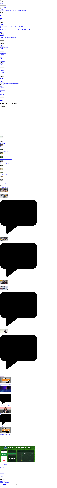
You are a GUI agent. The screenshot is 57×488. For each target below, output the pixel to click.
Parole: (1, 8)
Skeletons (1, 37)
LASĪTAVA (13, 10)
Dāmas (10, 26)
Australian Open (9, 34)
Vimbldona (12, 34)
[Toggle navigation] (0, 11)
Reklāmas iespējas (2, 480)
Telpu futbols (5, 29)
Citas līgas (21, 29)
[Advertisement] (5, 440)
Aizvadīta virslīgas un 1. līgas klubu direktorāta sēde (4, 151)
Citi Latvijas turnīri (27, 29)
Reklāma (1, 83)
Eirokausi (7, 26)
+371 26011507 (2, 467)
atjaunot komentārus (2, 187)
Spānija (14, 29)
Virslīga (3, 29)
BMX (0, 63)
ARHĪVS (26, 10)
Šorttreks (13, 37)
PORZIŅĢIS (8, 10)
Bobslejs (3, 37)
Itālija (16, 29)
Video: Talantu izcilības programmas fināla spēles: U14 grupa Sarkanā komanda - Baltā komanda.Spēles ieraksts (5, 385)
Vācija (17, 29)
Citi (3, 72)
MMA (1, 72)
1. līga (24, 29)
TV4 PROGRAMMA (17, 10)
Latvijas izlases (18, 26)
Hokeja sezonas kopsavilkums (2, 143)
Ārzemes (7, 34)
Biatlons (5, 37)
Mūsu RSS (14, 83)
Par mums (16, 83)
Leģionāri (12, 26)
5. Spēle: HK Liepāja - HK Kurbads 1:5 (3, 174)
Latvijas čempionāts (4, 47)
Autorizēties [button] (1, 6)
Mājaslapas (3, 83)
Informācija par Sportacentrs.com (3, 481)
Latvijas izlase (8, 29)
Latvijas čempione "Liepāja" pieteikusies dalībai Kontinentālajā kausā (6, 159)
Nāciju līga (30, 29)
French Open (15, 34)
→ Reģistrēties (1, 9)
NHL (11, 10)
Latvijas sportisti (4, 34)
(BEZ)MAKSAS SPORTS (22, 10)
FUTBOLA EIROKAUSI (3, 10)
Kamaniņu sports (8, 37)
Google (5, 7)
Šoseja (2, 63)
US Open (1, 34)
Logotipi (18, 83)
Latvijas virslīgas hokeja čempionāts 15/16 (4, 183)
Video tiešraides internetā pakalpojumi (9, 83)
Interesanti (2, 376)
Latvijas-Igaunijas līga (4, 26)
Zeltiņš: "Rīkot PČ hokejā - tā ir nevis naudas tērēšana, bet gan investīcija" (5, 405)
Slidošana (15, 37)
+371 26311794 (2, 473)
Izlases (9, 26)
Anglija (13, 29)
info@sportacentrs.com (9, 470)
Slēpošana (11, 37)
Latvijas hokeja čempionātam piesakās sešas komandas (4, 147)
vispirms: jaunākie (6, 187)
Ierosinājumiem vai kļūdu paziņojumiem (4, 482)
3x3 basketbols (15, 26)
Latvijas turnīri (21, 26)
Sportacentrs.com (4, 484)
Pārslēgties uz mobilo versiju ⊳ (3, 464)
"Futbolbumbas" (33, 29)
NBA (6, 10)
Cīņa (2, 72)
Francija (19, 29)
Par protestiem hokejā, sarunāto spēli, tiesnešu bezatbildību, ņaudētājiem (6, 163)
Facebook (2, 7)
